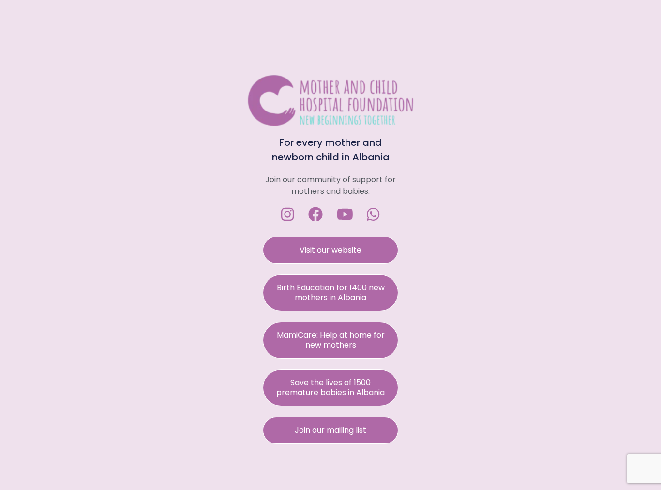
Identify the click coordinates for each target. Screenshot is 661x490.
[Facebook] (315, 214)
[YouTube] (345, 214)
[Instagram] (287, 214)
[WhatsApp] (373, 214)
